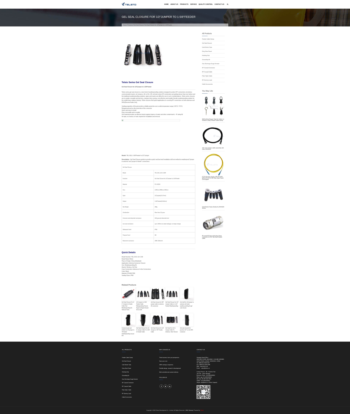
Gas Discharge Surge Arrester (210, 63)
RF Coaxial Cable (207, 72)
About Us (174, 4)
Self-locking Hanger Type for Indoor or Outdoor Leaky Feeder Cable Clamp (213, 119)
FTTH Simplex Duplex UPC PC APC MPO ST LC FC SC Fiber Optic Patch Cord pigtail (213, 178)
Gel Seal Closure (139, 25)
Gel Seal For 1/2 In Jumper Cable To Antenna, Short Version (171, 330)
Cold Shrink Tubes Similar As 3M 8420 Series (213, 207)
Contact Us (219, 4)
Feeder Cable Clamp (208, 39)
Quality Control (206, 4)
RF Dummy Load (207, 80)
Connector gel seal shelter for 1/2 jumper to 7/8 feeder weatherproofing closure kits (128, 331)
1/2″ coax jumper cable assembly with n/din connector (213, 148)
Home (166, 4)
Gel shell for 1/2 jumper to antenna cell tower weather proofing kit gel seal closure (187, 304)
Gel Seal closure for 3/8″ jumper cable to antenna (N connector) (157, 304)
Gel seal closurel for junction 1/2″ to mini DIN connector (186, 330)
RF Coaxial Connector (208, 67)
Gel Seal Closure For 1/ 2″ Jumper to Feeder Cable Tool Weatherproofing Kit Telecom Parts (128, 305)
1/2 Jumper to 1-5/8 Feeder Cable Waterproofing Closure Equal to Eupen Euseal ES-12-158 (142, 305)
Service (193, 4)
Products (184, 4)
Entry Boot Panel (207, 51)
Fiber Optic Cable (207, 76)
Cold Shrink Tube (207, 47)
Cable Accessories (207, 84)
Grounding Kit (206, 59)
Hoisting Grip (206, 55)
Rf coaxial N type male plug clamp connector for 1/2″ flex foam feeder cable (212, 237)
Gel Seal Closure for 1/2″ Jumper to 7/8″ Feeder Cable (157, 330)
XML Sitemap (189, 410)
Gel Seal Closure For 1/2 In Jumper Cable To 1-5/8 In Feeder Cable (143, 330)
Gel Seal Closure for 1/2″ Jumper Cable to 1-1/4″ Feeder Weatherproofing (172, 304)
